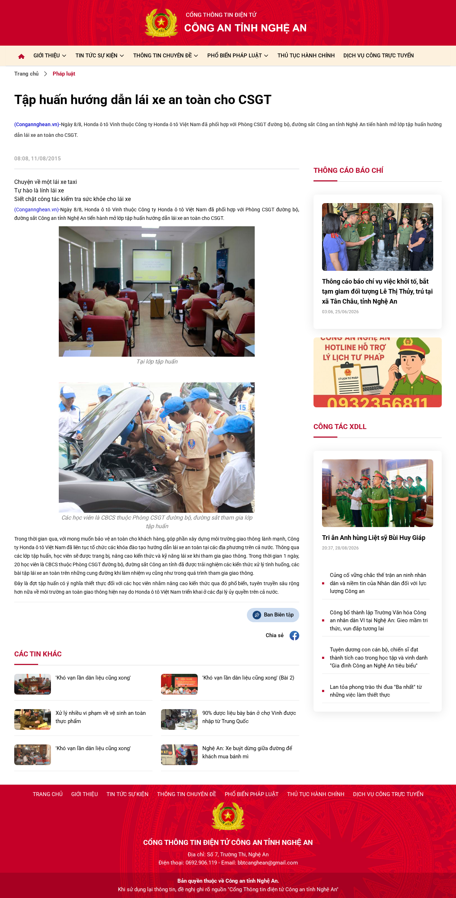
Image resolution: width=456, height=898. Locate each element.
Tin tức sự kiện (128, 794)
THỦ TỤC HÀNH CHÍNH (306, 55)
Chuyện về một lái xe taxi (45, 182)
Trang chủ (26, 74)
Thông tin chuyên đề (186, 794)
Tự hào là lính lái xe (39, 190)
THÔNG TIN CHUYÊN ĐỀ (162, 55)
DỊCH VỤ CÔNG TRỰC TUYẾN (378, 55)
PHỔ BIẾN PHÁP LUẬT (234, 55)
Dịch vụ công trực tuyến (388, 794)
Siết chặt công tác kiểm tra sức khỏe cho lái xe (72, 199)
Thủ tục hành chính (315, 794)
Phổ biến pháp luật (252, 794)
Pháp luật (64, 74)
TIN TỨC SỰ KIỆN (97, 55)
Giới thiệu (46, 55)
